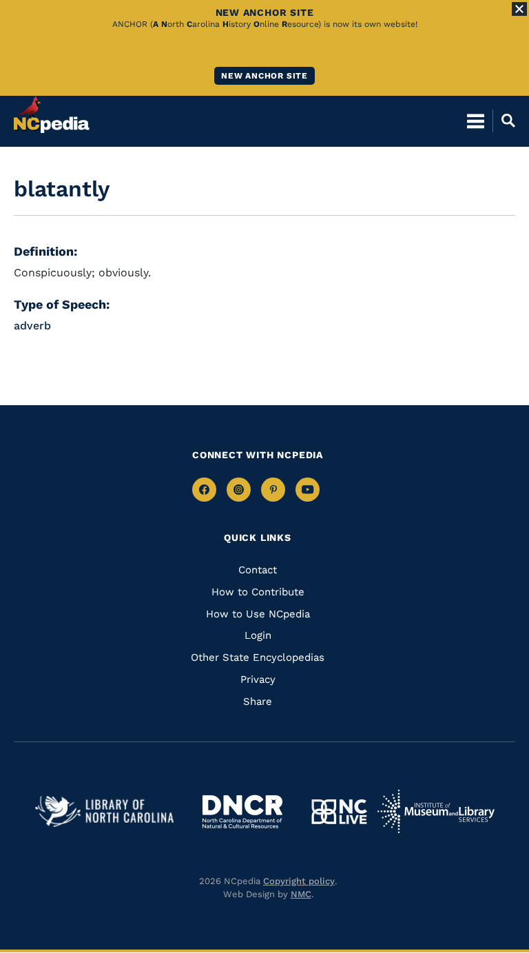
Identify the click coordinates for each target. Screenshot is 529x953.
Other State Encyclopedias (257, 657)
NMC (301, 894)
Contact (257, 570)
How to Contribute (257, 592)
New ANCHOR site (264, 76)
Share (257, 701)
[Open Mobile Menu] (475, 121)
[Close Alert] (519, 9)
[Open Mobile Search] (503, 121)
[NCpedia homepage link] (52, 114)
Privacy (258, 679)
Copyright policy (299, 881)
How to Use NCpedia (258, 614)
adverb (32, 325)
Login (258, 635)
